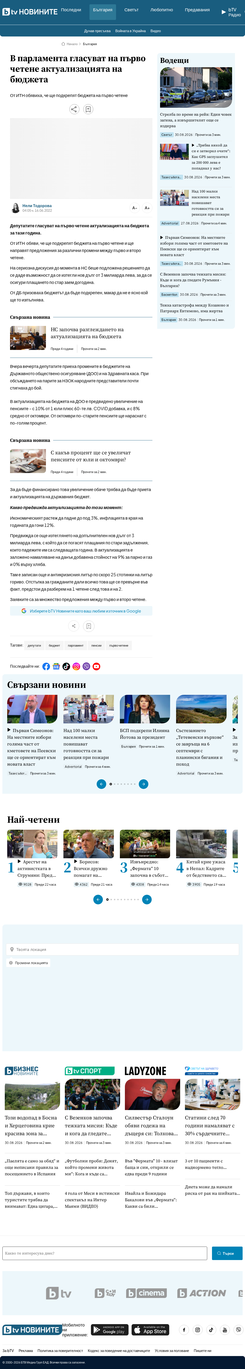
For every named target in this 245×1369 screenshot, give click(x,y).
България (102, 9)
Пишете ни (202, 1350)
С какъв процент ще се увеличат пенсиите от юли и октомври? (91, 456)
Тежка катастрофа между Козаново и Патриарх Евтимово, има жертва (194, 307)
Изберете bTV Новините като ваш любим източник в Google (85, 610)
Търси (228, 1253)
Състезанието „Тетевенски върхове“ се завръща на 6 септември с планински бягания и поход (200, 747)
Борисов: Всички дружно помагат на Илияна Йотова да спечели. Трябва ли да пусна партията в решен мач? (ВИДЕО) (93, 868)
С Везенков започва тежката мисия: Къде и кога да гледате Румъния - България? (193, 279)
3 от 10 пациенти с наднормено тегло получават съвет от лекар (211, 1164)
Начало (72, 44)
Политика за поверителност (60, 1350)
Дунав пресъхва (97, 31)
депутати (34, 645)
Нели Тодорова (37, 206)
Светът (131, 9)
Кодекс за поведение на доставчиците (119, 1350)
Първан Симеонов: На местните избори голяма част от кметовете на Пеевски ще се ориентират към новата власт (194, 246)
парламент (76, 645)
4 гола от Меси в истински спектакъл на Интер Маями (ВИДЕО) (92, 1199)
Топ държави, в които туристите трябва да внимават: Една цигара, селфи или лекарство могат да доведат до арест (31, 1199)
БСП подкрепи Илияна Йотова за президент (144, 733)
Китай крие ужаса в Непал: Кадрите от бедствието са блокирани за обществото (205, 868)
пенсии (96, 645)
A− (134, 207)
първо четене (118, 645)
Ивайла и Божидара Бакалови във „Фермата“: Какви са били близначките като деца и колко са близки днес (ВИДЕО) (151, 1199)
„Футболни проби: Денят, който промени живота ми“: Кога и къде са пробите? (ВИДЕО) (91, 1167)
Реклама (26, 1350)
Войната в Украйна (130, 31)
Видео (155, 31)
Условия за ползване (172, 1350)
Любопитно (161, 9)
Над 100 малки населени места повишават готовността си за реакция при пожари (210, 203)
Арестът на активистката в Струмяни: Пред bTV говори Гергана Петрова (35, 868)
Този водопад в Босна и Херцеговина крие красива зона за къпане (31, 1125)
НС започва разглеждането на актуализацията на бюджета (87, 333)
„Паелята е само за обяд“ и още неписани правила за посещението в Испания (32, 1167)
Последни (71, 9)
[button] (101, 784)
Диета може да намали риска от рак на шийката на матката (211, 1190)
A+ (147, 207)
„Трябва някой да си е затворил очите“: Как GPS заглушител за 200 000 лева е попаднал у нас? (211, 157)
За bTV (8, 1350)
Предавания (197, 9)
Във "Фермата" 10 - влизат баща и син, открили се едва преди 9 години (151, 1167)
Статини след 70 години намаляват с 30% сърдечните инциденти (210, 1125)
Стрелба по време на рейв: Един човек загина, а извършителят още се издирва (196, 120)
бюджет (54, 645)
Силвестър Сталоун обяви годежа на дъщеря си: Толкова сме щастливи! (149, 1125)
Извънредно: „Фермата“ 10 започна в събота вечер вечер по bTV (148, 868)
